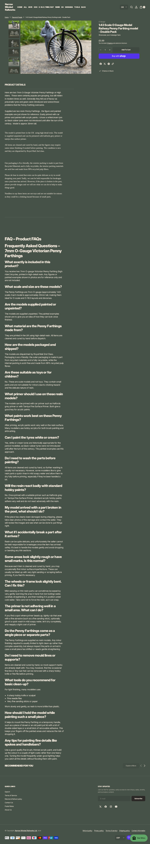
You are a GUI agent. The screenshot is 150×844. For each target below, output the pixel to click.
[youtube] (116, 806)
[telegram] (109, 64)
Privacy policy (99, 831)
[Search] (131, 7)
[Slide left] (14, 24)
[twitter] (105, 64)
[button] (136, 7)
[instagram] (110, 806)
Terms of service (111, 831)
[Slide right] (14, 71)
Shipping (109, 43)
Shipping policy (124, 831)
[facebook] (101, 64)
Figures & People (17, 17)
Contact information (138, 831)
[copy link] (113, 64)
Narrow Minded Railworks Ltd (26, 831)
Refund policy (87, 831)
